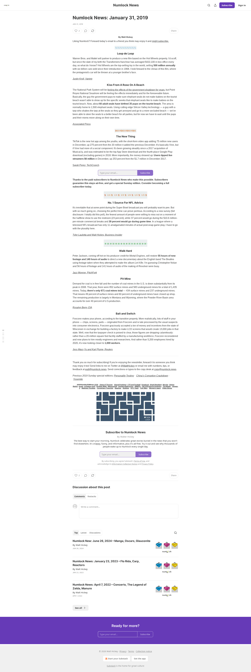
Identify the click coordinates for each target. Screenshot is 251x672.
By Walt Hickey (80, 544)
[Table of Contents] (3, 336)
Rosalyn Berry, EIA (82, 307)
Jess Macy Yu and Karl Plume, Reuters (93, 349)
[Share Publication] (215, 5)
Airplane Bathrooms (125, 386)
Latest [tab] (84, 532)
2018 (96, 385)
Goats (81, 386)
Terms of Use (139, 461)
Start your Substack (118, 658)
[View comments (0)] (86, 31)
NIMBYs (138, 386)
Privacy (123, 651)
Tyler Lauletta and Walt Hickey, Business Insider (97, 235)
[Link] (68, 53)
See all (78, 607)
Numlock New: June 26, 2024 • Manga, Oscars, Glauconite (111, 541)
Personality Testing (124, 375)
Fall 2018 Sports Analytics (151, 386)
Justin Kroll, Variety (82, 79)
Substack (111, 665)
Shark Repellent (156, 385)
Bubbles (126, 388)
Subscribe (227, 5)
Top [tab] (76, 532)
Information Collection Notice (124, 464)
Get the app (140, 658)
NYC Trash (135, 388)
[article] (125, 547)
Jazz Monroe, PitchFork (85, 272)
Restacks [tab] (92, 496)
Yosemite (78, 379)
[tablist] (85, 496)
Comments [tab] (79, 496)
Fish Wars (143, 388)
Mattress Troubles (88, 388)
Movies (165, 385)
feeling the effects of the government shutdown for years (136, 90)
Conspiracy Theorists (105, 388)
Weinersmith (112, 386)
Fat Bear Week (101, 386)
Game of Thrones (106, 385)
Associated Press (82, 124)
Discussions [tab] (94, 532)
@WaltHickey (128, 366)
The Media (167, 386)
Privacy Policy (147, 464)
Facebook (145, 385)
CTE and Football (134, 385)
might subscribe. (160, 41)
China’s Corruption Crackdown (152, 375)
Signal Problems (120, 385)
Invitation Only (89, 386)
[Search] (209, 5)
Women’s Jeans (155, 388)
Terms (131, 651)
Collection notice (144, 651)
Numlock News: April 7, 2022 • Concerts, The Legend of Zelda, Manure (109, 586)
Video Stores (167, 388)
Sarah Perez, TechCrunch (86, 165)
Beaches (118, 388)
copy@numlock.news (165, 369)
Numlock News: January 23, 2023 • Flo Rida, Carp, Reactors (106, 563)
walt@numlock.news (95, 369)
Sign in (242, 5)
